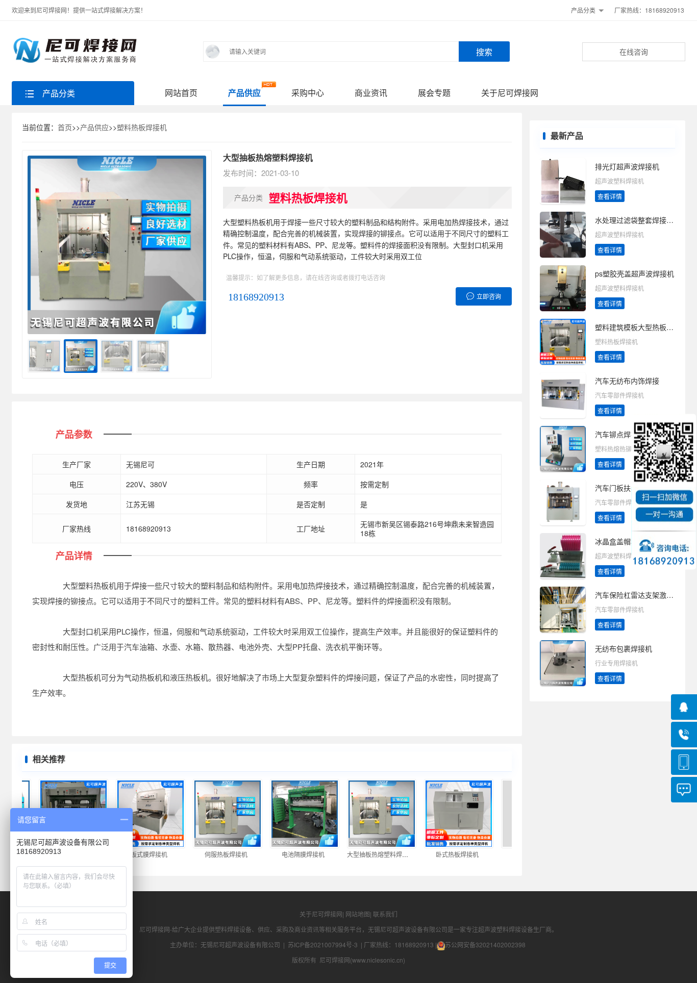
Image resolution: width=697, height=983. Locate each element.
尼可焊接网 (154, 929)
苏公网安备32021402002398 (485, 944)
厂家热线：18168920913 (649, 10)
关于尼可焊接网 (509, 92)
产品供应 (244, 92)
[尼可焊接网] (77, 50)
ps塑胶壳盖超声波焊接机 (634, 273)
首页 (65, 127)
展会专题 (434, 92)
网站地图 (357, 914)
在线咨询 (633, 51)
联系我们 (385, 914)
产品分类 (583, 10)
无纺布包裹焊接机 (623, 648)
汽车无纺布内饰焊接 (627, 380)
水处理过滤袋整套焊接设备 (638, 220)
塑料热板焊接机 (142, 127)
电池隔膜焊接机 (293, 854)
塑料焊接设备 (233, 929)
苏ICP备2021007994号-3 (323, 944)
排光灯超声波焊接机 (627, 166)
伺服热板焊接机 (216, 854)
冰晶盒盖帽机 (616, 541)
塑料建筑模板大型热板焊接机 (641, 327)
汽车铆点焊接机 (620, 434)
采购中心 (307, 92)
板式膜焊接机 (139, 854)
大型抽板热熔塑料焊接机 (371, 854)
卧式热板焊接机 (447, 854)
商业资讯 (371, 92)
